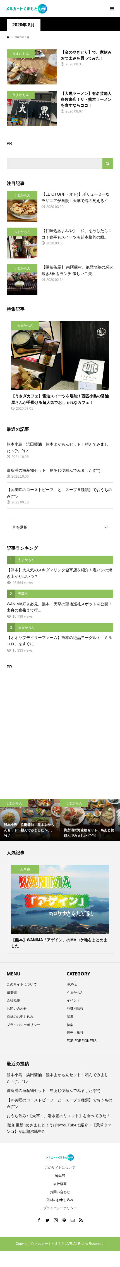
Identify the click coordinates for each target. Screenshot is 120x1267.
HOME (72, 984)
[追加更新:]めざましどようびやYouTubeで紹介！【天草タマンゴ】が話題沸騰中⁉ (59, 1128)
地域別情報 (75, 1009)
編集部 (12, 993)
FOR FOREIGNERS (82, 1041)
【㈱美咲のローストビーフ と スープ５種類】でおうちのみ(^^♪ (59, 1103)
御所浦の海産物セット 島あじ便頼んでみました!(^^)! (54, 1090)
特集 (70, 1025)
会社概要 (13, 1000)
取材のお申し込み (20, 1017)
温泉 (70, 1017)
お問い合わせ (17, 1009)
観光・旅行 (75, 1033)
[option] (30, 820)
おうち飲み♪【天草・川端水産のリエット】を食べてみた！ (58, 1116)
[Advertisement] (60, 730)
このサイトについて (22, 984)
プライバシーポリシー (23, 1025)
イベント (73, 1000)
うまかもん (75, 993)
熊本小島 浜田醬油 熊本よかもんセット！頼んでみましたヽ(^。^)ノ (57, 1078)
